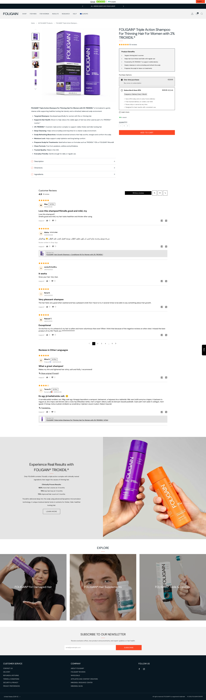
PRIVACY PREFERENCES (11, 686)
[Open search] (154, 193)
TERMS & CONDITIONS (11, 679)
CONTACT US (8, 668)
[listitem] (103, 6)
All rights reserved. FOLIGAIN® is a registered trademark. (169, 696)
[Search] (202, 14)
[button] (124, 45)
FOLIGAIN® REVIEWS (78, 672)
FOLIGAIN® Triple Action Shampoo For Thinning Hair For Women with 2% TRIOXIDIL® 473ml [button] (77, 420)
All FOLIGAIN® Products (45, 23)
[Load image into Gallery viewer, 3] (35, 55)
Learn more (51, 511)
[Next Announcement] (123, 6)
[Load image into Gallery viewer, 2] (35, 46)
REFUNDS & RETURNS (11, 675)
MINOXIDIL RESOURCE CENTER (81, 683)
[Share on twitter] (166, 221)
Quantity (123, 122)
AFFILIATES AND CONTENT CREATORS (84, 679)
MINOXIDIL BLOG (77, 686)
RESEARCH (66, 14)
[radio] (147, 81)
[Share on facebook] (162, 220)
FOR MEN (33, 14)
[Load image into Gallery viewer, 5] (35, 73)
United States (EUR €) (11, 697)
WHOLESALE (75, 675)
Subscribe (128, 648)
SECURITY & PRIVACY (10, 683)
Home (33, 23)
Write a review (138, 193)
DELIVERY (6, 672)
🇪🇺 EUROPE (84, 14)
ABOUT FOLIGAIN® (77, 668)
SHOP (24, 14)
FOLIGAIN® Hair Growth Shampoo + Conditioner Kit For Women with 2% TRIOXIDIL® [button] (74, 254)
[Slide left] (35, 30)
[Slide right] (35, 88)
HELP (75, 14)
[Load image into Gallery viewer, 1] (35, 37)
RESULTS (55, 14)
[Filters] (160, 193)
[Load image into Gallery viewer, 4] (35, 64)
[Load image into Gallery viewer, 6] (35, 82)
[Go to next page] (116, 343)
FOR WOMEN (44, 14)
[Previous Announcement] (82, 6)
